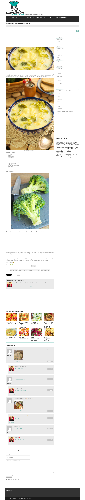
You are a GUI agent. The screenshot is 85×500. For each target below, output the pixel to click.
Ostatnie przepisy (29, 17)
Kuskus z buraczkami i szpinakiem (35, 339)
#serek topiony (24, 270)
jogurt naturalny (70, 145)
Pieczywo (60, 78)
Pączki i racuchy (60, 76)
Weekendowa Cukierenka (64, 152)
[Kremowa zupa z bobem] (11, 332)
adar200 (9, 355)
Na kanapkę (59, 66)
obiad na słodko (75, 147)
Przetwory (59, 94)
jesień (65, 146)
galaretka (68, 144)
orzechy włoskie (58, 148)
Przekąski (59, 93)
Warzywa (17, 25)
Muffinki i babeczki (61, 64)
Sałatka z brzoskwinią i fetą (24, 338)
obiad (70, 147)
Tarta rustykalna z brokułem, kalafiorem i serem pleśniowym (23, 324)
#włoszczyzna (45, 270)
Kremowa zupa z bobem (11, 338)
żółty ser (70, 157)
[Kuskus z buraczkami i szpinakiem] (36, 332)
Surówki (58, 106)
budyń (64, 142)
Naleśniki (60, 68)
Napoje (59, 71)
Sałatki (58, 101)
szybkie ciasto (70, 150)
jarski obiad (60, 146)
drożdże (58, 144)
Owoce (59, 73)
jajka (57, 145)
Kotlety (58, 53)
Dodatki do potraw (60, 48)
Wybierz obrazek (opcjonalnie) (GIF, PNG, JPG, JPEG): (16, 475)
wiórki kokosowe (68, 154)
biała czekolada (63, 140)
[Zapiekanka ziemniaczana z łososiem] (36, 317)
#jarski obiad (14, 270)
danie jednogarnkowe (67, 143)
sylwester (66, 150)
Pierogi (59, 80)
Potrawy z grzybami (62, 87)
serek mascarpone (72, 148)
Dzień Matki (62, 144)
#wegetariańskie (34, 270)
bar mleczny (58, 140)
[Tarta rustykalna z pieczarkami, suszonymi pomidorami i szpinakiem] (49, 317)
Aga (8, 404)
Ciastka (59, 43)
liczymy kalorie (61, 147)
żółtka (67, 157)
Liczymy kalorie (13, 20)
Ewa (8, 432)
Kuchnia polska (60, 55)
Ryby (59, 96)
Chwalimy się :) (60, 39)
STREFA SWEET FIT (61, 104)
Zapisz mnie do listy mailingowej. (14, 479)
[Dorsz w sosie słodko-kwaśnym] (11, 317)
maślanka (66, 147)
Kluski (58, 52)
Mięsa (59, 61)
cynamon (61, 143)
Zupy (58, 113)
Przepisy (21, 17)
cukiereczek (20, 280)
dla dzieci (73, 143)
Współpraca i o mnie (41, 17)
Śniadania (59, 103)
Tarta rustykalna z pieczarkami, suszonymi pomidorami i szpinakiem (48, 324)
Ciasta (59, 41)
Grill (57, 50)
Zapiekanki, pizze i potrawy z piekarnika (65, 111)
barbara (9, 383)
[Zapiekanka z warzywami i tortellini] (49, 332)
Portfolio (50, 17)
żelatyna (64, 157)
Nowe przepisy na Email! (61, 17)
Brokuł (22, 25)
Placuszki (60, 83)
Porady (58, 85)
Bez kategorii (59, 37)
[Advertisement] (30, 37)
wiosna (64, 154)
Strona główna (13, 17)
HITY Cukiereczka (75, 144)
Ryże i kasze (59, 99)
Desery (58, 46)
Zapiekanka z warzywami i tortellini (47, 339)
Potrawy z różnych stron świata (64, 90)
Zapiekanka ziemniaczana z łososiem (35, 323)
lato (57, 147)
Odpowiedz (50, 361)
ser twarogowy (60, 150)
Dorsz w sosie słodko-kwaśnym (11, 322)
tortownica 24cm (58, 151)
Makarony (59, 59)
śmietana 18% (63, 155)
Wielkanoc (58, 154)
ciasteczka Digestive (69, 142)
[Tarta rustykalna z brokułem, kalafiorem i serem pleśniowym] (24, 317)
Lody (58, 57)
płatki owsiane (64, 148)
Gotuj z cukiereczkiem (10, 498)
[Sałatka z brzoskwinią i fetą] (24, 332)
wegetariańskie (69, 153)
